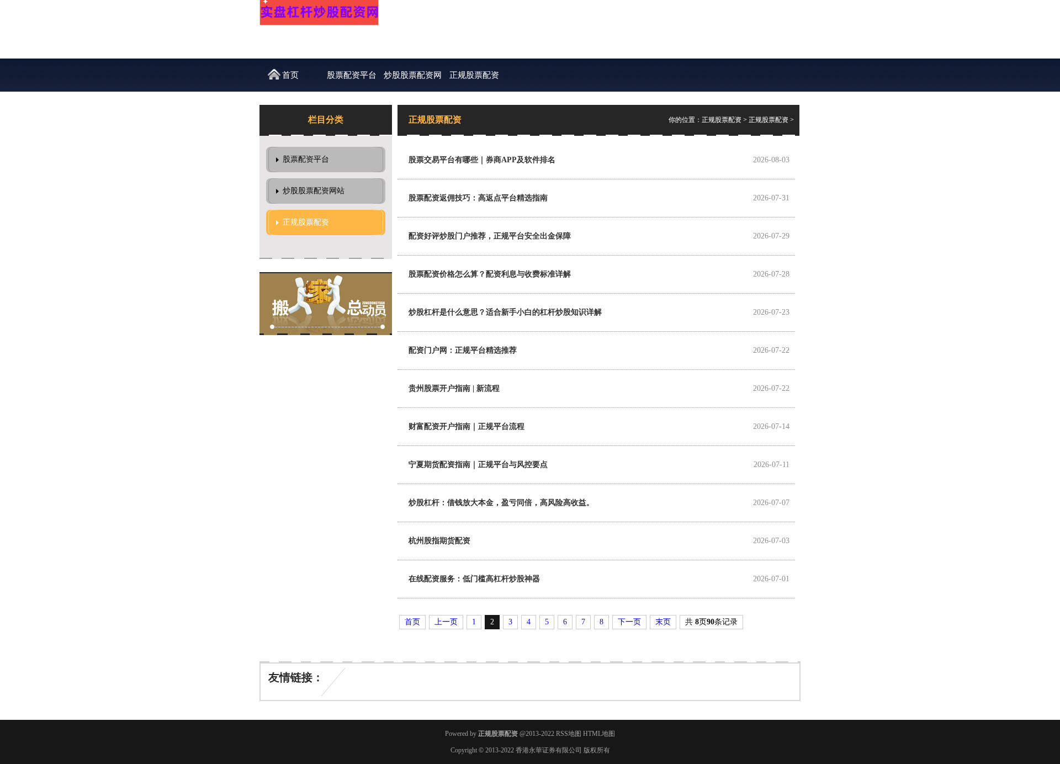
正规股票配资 (474, 75)
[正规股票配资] (319, 23)
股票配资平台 (352, 75)
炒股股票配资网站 (413, 81)
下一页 (629, 622)
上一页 (446, 622)
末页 (663, 622)
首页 (290, 75)
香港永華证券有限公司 (549, 750)
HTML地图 (599, 734)
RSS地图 (568, 734)
